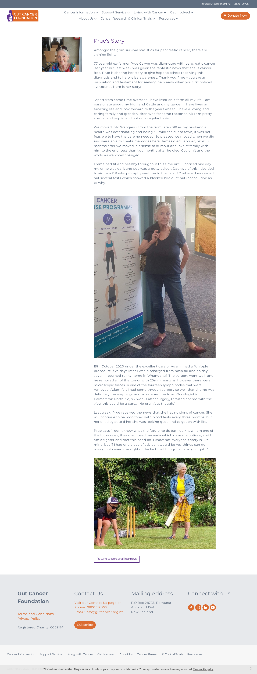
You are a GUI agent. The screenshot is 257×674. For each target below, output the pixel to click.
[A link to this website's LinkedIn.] (205, 607)
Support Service (114, 12)
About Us (86, 18)
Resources (167, 18)
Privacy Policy (29, 618)
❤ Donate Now (235, 15)
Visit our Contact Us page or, (98, 602)
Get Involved (180, 12)
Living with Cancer (149, 12)
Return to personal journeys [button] (117, 559)
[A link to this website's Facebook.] (191, 607)
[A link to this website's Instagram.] (198, 607)
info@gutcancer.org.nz (215, 4)
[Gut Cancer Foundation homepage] (31, 15)
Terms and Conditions (35, 614)
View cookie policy (203, 669)
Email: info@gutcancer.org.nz (98, 612)
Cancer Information (80, 12)
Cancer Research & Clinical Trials (127, 18)
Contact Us (88, 594)
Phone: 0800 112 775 (90, 607)
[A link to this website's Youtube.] (213, 607)
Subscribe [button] (85, 624)
